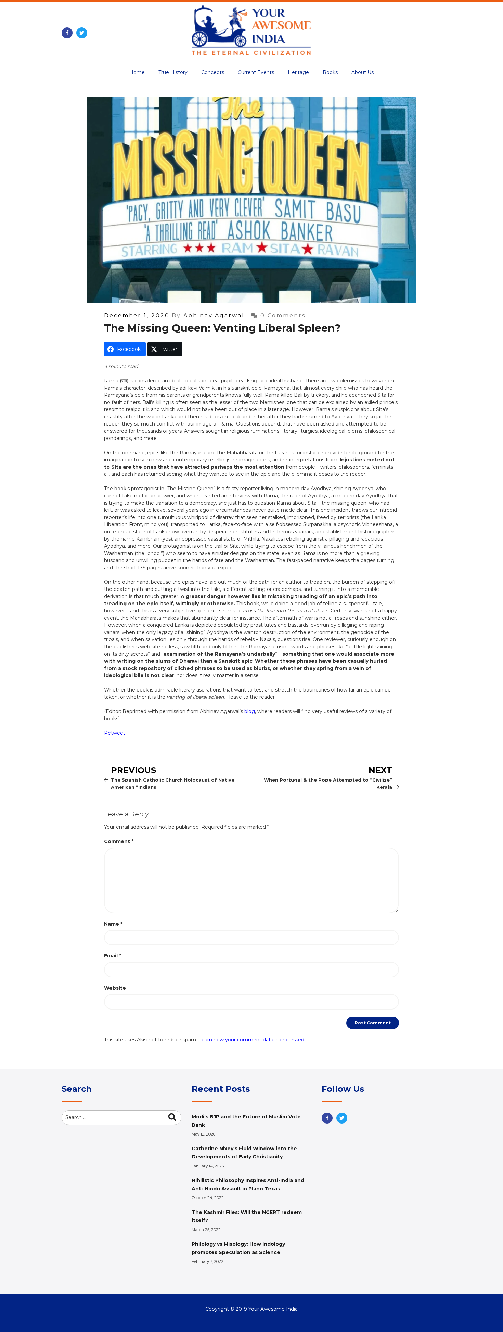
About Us (362, 72)
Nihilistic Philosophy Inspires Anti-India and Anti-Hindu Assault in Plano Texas (248, 1184)
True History (173, 72)
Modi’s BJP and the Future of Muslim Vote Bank (246, 1121)
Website (115, 988)
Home (137, 72)
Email (112, 956)
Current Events (256, 72)
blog (249, 711)
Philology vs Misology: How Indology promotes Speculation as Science (238, 1248)
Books (330, 72)
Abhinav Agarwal (214, 315)
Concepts (212, 72)
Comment (118, 841)
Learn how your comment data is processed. (251, 1040)
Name (113, 924)
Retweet (114, 733)
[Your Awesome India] (251, 29)
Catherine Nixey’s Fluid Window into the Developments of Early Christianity (244, 1152)
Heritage (298, 72)
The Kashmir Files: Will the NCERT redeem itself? (247, 1216)
